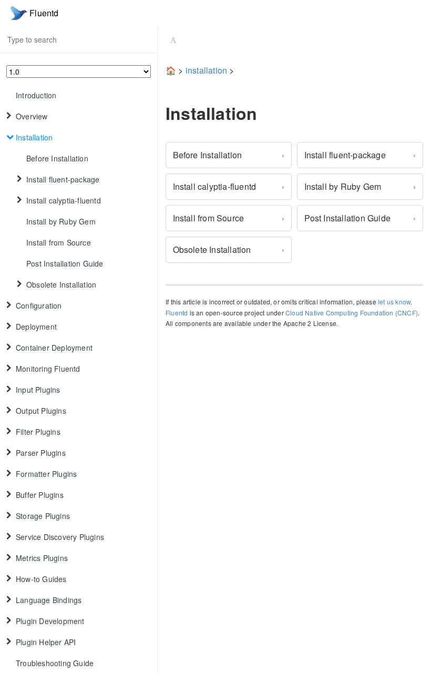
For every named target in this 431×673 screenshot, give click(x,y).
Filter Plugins (38, 431)
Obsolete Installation (212, 249)
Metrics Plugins (42, 558)
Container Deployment (54, 347)
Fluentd (177, 312)
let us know (394, 301)
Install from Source (58, 242)
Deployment (36, 326)
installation (206, 70)
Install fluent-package (62, 179)
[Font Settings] (173, 39)
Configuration (39, 305)
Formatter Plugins (46, 473)
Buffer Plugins (40, 495)
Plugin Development (50, 621)
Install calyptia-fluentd (63, 200)
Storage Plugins (43, 516)
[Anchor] (158, 113)
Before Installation (57, 158)
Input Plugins (38, 389)
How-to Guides (41, 579)
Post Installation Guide (65, 263)
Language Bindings (48, 600)
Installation (34, 137)
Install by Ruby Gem (61, 221)
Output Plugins (41, 410)
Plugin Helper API (46, 642)
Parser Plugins (41, 452)
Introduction (36, 95)
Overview (32, 116)
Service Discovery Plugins (60, 537)
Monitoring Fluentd (48, 368)
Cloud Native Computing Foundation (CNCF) (351, 312)
